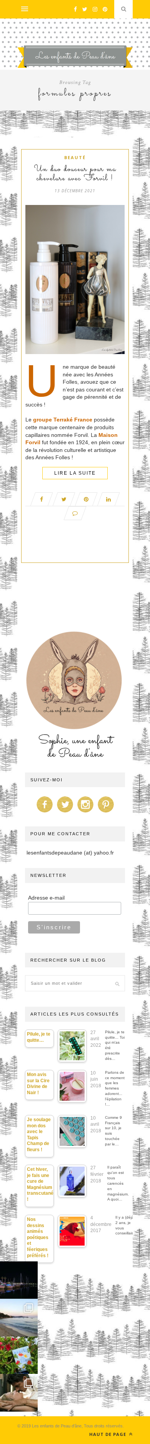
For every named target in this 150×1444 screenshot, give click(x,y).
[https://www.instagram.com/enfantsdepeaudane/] (85, 812)
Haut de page (108, 1434)
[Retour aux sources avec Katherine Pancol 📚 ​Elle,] (19, 1355)
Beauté (75, 157)
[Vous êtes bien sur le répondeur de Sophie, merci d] (19, 1318)
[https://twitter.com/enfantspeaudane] (65, 812)
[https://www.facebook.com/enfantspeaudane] (44, 812)
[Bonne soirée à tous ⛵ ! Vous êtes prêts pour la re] (19, 1280)
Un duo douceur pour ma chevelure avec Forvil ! (75, 174)
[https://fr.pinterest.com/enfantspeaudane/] (105, 812)
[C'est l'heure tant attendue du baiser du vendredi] (19, 1393)
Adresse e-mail (46, 898)
